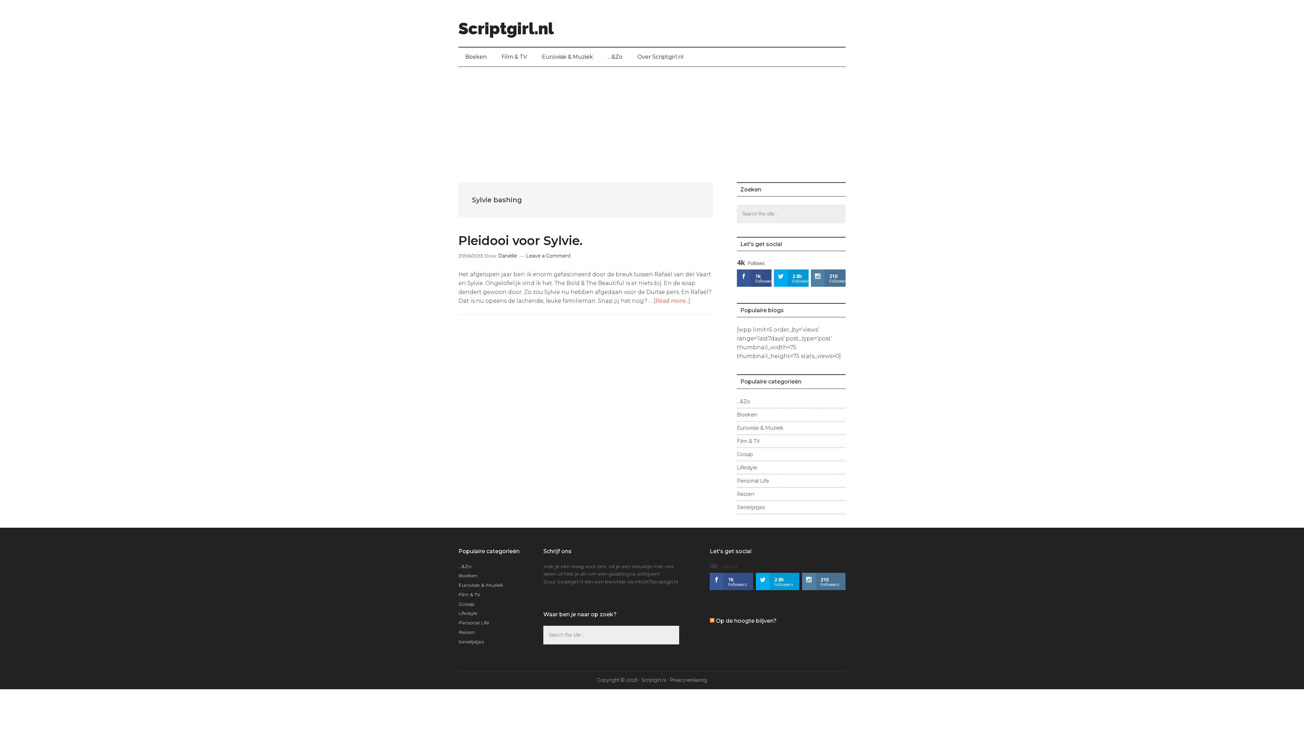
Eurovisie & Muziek (760, 428)
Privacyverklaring (688, 680)
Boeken (747, 414)
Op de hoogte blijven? (746, 621)
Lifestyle (747, 467)
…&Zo (743, 401)
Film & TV (748, 441)
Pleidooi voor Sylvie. (520, 240)
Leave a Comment (548, 256)
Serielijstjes (751, 507)
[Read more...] (672, 301)
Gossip (745, 454)
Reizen (745, 494)
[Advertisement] (652, 117)
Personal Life (753, 480)
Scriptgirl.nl (506, 28)
